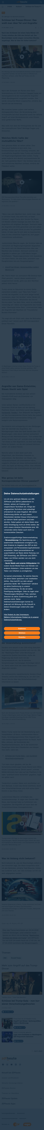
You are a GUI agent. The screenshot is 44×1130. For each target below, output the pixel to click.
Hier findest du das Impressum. (16, 615)
